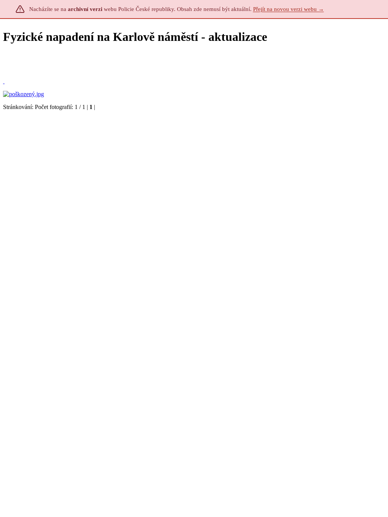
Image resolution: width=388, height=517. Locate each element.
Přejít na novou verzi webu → (288, 9)
